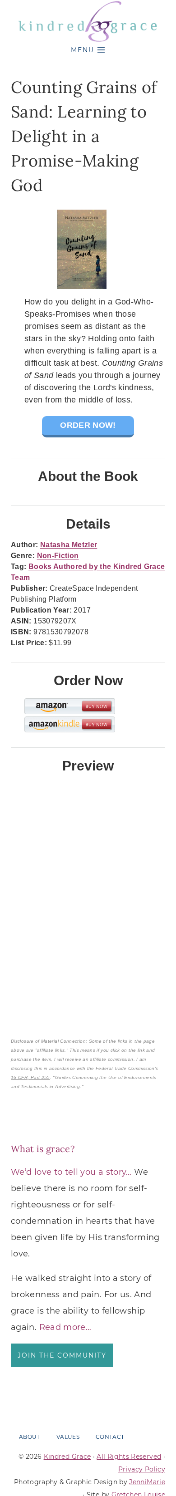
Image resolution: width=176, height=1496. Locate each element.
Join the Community (62, 1355)
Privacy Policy (141, 1469)
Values (67, 1436)
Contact (110, 1436)
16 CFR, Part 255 (30, 1077)
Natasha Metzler (68, 545)
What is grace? (42, 1148)
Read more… (65, 1327)
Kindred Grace (67, 1456)
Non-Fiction (58, 555)
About (29, 1436)
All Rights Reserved (129, 1456)
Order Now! (88, 425)
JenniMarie (147, 1482)
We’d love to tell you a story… (71, 1172)
